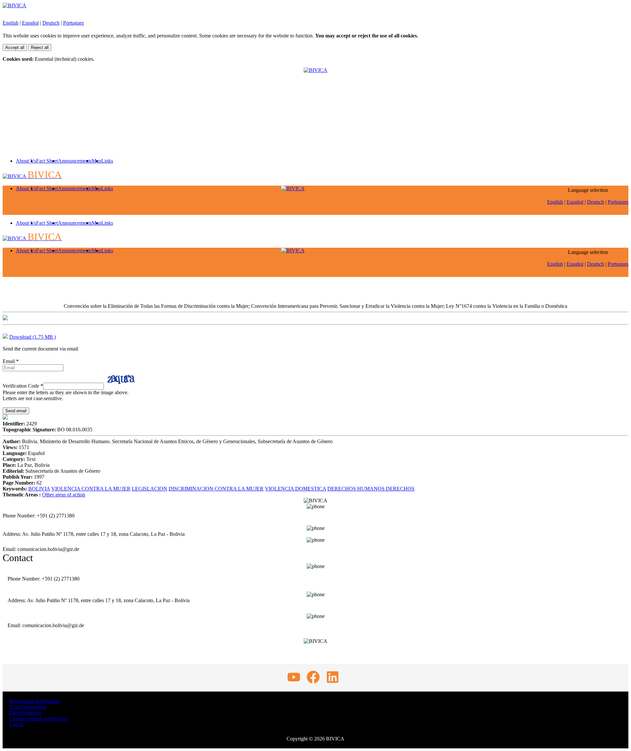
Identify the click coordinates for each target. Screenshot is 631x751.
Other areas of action (63, 494)
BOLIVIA (39, 488)
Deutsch (50, 23)
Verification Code (23, 386)
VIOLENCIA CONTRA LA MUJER (90, 488)
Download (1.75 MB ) (32, 337)
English (10, 23)
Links (107, 161)
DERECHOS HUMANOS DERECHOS (370, 488)
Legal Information (28, 707)
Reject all (40, 47)
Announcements (75, 161)
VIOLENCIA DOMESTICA (295, 488)
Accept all (14, 47)
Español (30, 23)
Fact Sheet (47, 161)
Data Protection (25, 713)
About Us (26, 161)
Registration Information (34, 701)
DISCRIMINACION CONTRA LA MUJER (216, 488)
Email (11, 361)
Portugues (73, 23)
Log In (16, 724)
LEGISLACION (149, 488)
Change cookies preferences (38, 718)
